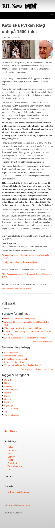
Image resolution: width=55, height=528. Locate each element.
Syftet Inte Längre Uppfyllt (15, 362)
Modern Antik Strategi (13, 355)
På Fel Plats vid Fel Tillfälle (16, 358)
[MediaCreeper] (23, 505)
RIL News (12, 6)
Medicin (7, 392)
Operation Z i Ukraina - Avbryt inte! (19, 318)
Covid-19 (8, 380)
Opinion (7, 399)
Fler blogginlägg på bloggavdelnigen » (37, 369)
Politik (7, 402)
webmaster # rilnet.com (18, 492)
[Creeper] (10, 505)
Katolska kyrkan (11, 389)
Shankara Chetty (11, 408)
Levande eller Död (12, 352)
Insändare (8, 386)
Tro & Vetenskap (11, 414)
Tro (5, 411)
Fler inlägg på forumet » (43, 341)
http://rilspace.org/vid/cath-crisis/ (17, 288)
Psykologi (8, 405)
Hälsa (6, 383)
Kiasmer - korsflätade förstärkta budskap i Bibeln (25, 365)
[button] (51, 15)
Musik (7, 395)
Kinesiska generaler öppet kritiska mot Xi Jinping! (25, 337)
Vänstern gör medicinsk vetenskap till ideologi (23, 328)
